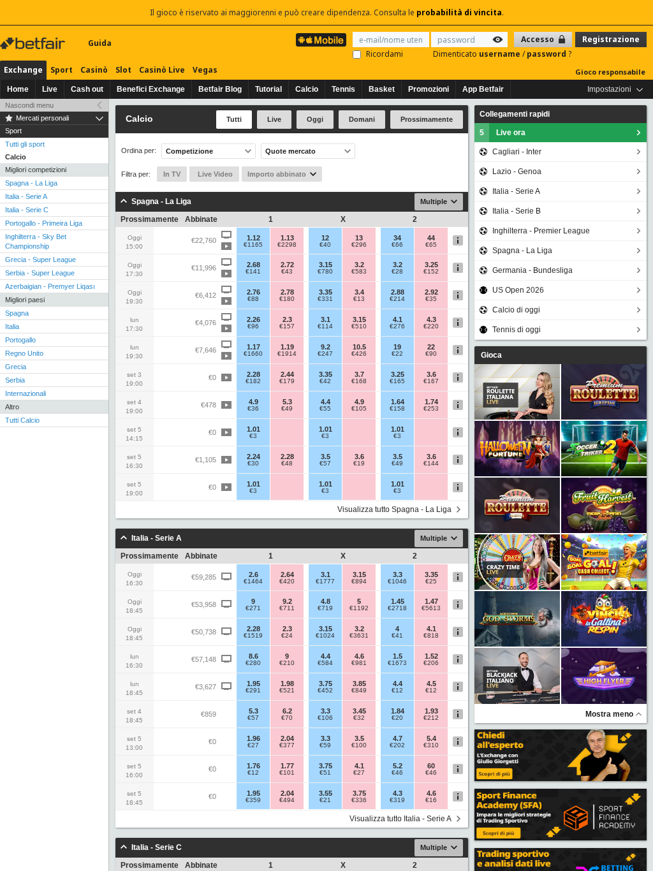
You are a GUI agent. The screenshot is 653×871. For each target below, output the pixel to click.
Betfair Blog (220, 89)
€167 (431, 381)
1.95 (253, 683)
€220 (431, 326)
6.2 (287, 711)
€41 (397, 636)
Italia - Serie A (26, 196)
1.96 (253, 738)
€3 (253, 436)
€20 (397, 718)
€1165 (253, 245)
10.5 (359, 347)
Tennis (343, 89)
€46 (397, 773)
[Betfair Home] (34, 43)
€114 (325, 326)
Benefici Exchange (151, 89)
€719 (325, 608)
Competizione (189, 151)
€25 (431, 581)
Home (18, 89)
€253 (431, 409)
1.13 (287, 238)
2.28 (253, 374)
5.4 (431, 738)
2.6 (253, 574)
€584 (325, 663)
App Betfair (483, 89)
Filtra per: (135, 174)
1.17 (253, 347)
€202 (397, 745)
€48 (287, 463)
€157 (287, 326)
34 (397, 238)
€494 (287, 800)
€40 (325, 245)
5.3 (287, 402)
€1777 (325, 581)
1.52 (431, 656)
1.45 (397, 601)
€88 (253, 299)
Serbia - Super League (40, 273)
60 (431, 766)
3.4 (359, 292)
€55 (325, 409)
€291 (253, 690)
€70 (287, 718)
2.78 (287, 292)
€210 (287, 663)
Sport (61, 69)
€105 (359, 409)
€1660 (253, 354)
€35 (431, 299)
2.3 (287, 319)
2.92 (431, 292)
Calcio (306, 89)
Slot (123, 69)
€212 (431, 718)
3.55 (325, 793)
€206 (431, 663)
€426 (359, 354)
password (547, 53)
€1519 (253, 636)
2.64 (287, 574)
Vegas (205, 69)
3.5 (325, 456)
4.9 (253, 402)
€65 (431, 245)
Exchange (23, 69)
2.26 (253, 319)
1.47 (431, 601)
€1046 (397, 581)
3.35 (325, 292)
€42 (325, 381)
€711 (287, 608)
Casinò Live (162, 69)
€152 (431, 271)
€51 (325, 773)
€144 (431, 463)
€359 (253, 800)
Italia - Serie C (26, 210)
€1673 (397, 663)
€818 (431, 636)
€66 (397, 245)
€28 (397, 271)
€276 (397, 326)
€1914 (287, 354)
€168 (359, 381)
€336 (359, 800)
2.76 (253, 292)
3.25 (431, 264)
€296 (359, 245)
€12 (397, 690)
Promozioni (428, 89)
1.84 (397, 711)
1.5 (397, 656)
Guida (100, 43)
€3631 (359, 636)
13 (359, 238)
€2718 (397, 608)
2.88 (397, 292)
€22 (397, 354)
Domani (362, 119)
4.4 (325, 402)
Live (49, 89)
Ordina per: (138, 150)
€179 (287, 381)
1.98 (287, 683)
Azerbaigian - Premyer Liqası (50, 286)
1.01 (253, 429)
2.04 (287, 738)
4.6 (359, 656)
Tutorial (268, 89)
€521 (287, 690)
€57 (325, 463)
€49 (287, 409)
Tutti (234, 119)
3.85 (359, 683)
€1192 (359, 608)
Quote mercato (290, 151)
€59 (325, 745)
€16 (431, 800)
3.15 (325, 264)
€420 (287, 581)
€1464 (253, 581)
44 (431, 238)
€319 (397, 800)
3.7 (359, 374)
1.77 (287, 766)
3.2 (359, 264)
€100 (359, 745)
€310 (431, 745)
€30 (253, 463)
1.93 (431, 711)
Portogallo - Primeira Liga (43, 223)
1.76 (253, 766)
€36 (253, 409)
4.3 (431, 319)
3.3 (397, 574)
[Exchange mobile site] (321, 40)
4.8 (325, 601)
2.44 (287, 374)
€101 (287, 773)
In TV (171, 174)
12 (325, 238)
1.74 (431, 402)
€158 (397, 409)
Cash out (87, 89)
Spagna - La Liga (31, 183)
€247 (325, 354)
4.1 (397, 319)
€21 (325, 800)
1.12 (253, 238)
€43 (287, 271)
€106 (325, 718)
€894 (359, 581)
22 (431, 347)
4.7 (397, 738)
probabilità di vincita (459, 12)
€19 (359, 463)
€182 (253, 381)
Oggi (315, 119)
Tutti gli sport (25, 144)
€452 (325, 690)
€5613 (431, 608)
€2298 (287, 245)
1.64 (397, 402)
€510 (359, 326)
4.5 (431, 683)
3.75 (325, 683)
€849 (359, 690)
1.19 (287, 347)
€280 (253, 663)
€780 (325, 271)
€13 (359, 299)
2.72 (287, 264)
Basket (382, 89)
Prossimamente (426, 119)
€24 (287, 636)
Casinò (94, 69)
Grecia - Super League (40, 259)
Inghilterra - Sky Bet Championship (35, 241)
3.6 (431, 374)
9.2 (325, 347)
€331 (325, 299)
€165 (397, 381)
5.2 (397, 766)
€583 (359, 271)
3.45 (359, 711)
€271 (253, 608)
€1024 (325, 636)
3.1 (325, 319)
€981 (359, 663)
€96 (253, 326)
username (500, 53)
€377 (287, 745)
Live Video (214, 174)
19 (397, 347)
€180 (287, 299)
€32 (359, 718)
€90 (431, 354)
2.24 (253, 456)
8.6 (253, 656)
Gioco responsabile (610, 72)
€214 (397, 299)
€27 (253, 745)
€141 (253, 271)
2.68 (253, 264)
